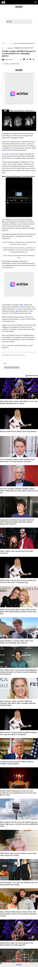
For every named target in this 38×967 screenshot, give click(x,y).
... (7, 43)
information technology (12, 367)
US (11, 43)
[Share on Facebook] (30, 59)
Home (3, 43)
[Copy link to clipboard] (21, 59)
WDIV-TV (7, 154)
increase (18, 309)
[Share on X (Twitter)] (27, 59)
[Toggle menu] (35, 2)
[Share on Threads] (33, 59)
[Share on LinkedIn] (24, 59)
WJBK (21, 305)
